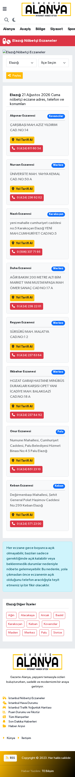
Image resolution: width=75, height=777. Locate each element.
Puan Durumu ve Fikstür (24, 712)
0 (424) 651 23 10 (29, 469)
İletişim (26, 738)
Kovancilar (51, 624)
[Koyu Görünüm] (14, 20)
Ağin (11, 615)
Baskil (59, 615)
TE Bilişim (48, 771)
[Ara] (7, 20)
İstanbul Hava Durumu (23, 703)
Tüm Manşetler (19, 717)
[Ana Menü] (5, 9)
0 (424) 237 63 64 (29, 355)
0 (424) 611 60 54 (29, 148)
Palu (44, 632)
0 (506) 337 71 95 (28, 251)
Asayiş (25, 29)
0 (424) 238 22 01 (29, 306)
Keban (33, 624)
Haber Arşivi (17, 726)
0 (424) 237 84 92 (29, 414)
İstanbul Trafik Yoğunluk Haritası (30, 707)
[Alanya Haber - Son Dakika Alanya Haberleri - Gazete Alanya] (46, 9)
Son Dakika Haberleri (23, 721)
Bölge (40, 29)
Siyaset (56, 29)
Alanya (9, 29)
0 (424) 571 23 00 (29, 523)
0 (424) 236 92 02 (29, 197)
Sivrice (57, 632)
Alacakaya (28, 615)
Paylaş (16, 75)
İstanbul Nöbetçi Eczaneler (27, 698)
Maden (13, 632)
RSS (12, 757)
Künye (11, 738)
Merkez (29, 632)
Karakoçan (15, 624)
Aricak (45, 615)
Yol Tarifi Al (24, 139)
